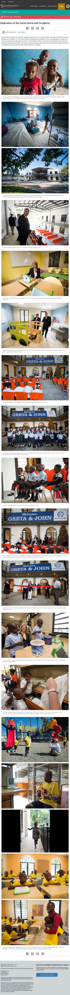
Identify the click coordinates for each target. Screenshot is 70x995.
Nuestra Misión (4, 978)
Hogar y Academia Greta (10, 12)
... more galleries (16, 16)
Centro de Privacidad (18, 977)
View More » (22, 32)
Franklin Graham (17, 978)
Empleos (11, 978)
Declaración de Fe (27, 977)
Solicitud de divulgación (6, 977)
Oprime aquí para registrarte (46, 974)
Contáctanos (8, 980)
